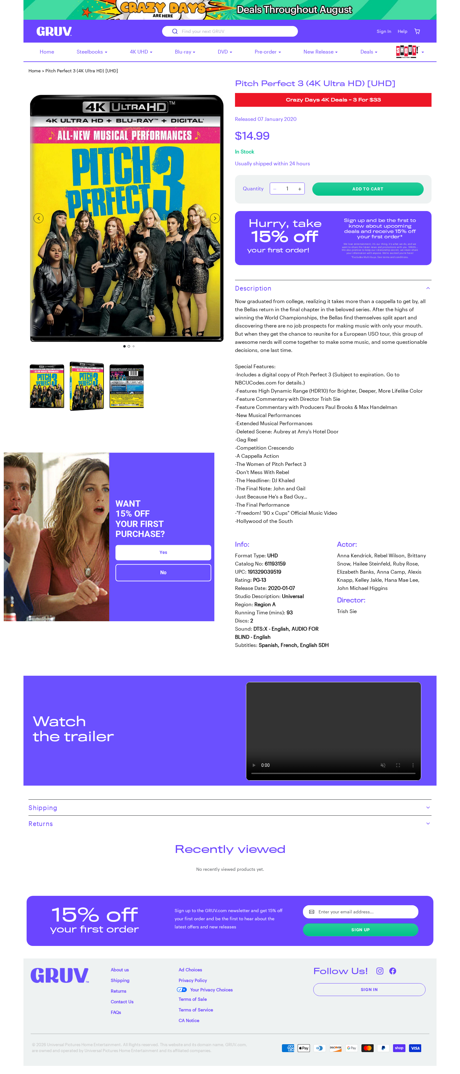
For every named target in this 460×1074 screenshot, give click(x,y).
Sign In (369, 989)
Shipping (120, 980)
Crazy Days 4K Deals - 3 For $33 (333, 100)
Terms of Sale (193, 999)
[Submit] (174, 31)
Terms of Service (196, 1009)
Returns (118, 991)
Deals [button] (367, 51)
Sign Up (360, 929)
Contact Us (122, 1001)
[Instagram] (380, 970)
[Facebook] (392, 970)
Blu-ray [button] (183, 51)
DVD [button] (223, 51)
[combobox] (230, 31)
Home (47, 51)
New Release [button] (319, 51)
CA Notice (189, 1020)
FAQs (116, 1012)
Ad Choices (190, 969)
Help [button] (402, 31)
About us (120, 969)
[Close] (206, 459)
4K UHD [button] (139, 51)
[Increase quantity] (300, 189)
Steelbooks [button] (90, 51)
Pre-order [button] (266, 51)
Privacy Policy (193, 980)
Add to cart (368, 188)
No (163, 573)
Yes (163, 552)
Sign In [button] (384, 31)
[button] (417, 31)
